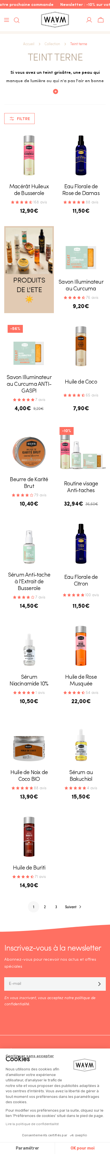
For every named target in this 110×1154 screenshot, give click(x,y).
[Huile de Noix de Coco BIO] (29, 741)
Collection (52, 44)
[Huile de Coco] (81, 346)
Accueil (28, 44)
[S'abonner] (99, 984)
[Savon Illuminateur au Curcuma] (81, 251)
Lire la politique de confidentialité (32, 1124)
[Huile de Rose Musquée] (81, 646)
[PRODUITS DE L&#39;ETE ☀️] (29, 251)
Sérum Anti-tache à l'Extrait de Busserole (29, 581)
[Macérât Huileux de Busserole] (29, 155)
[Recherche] (15, 20)
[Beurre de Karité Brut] (29, 448)
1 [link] (33, 906)
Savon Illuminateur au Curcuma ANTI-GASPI (29, 384)
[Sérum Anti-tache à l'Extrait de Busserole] (29, 543)
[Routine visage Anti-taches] (81, 448)
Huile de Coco (81, 382)
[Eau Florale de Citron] (81, 543)
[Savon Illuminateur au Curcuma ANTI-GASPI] (29, 346)
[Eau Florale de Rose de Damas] (81, 155)
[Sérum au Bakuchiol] (81, 741)
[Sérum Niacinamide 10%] (29, 646)
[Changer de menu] (6, 20)
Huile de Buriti (29, 868)
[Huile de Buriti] (29, 836)
